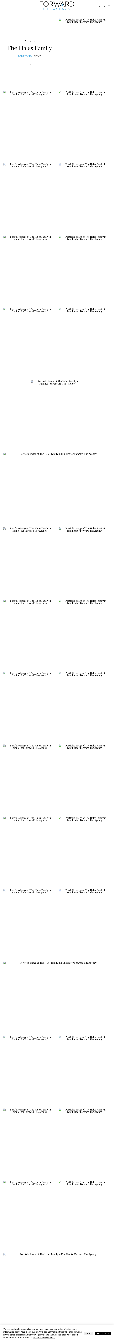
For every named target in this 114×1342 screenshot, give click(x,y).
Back (29, 41)
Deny (88, 1333)
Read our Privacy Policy (44, 1337)
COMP (37, 56)
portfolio (25, 56)
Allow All (102, 1333)
